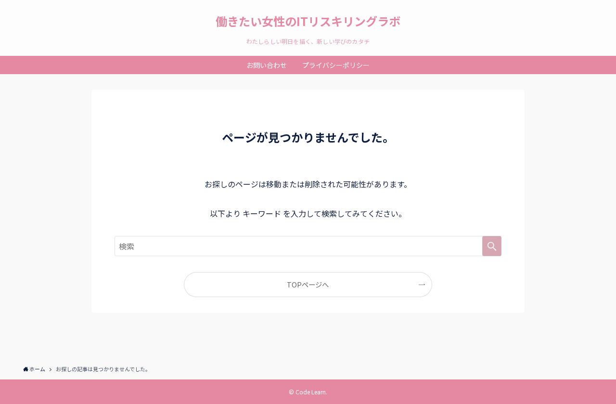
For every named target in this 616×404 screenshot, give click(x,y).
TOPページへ (308, 284)
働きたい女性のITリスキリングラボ (308, 21)
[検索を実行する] (491, 246)
